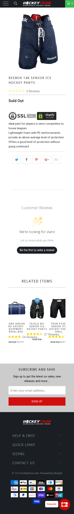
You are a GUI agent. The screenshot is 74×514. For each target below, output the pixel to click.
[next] (62, 325)
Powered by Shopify (51, 473)
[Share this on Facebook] (26, 160)
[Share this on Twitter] (17, 160)
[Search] (15, 3)
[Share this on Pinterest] (36, 160)
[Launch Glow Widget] (64, 504)
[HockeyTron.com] (37, 4)
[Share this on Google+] (46, 160)
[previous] (12, 325)
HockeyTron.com (29, 473)
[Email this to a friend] (56, 160)
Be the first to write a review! (37, 250)
